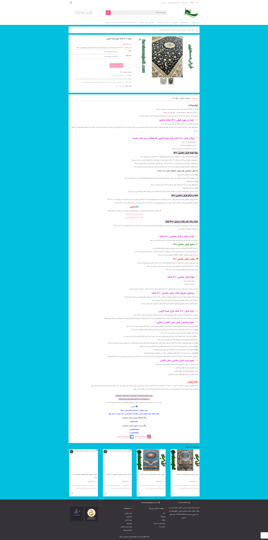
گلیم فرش (129, 523)
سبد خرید (163, 3)
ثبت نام (78, 13)
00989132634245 (183, 503)
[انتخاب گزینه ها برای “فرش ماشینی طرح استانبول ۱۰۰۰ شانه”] (105, 451)
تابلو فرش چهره (127, 530)
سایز (130, 51)
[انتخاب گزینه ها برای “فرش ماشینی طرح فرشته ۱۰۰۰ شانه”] (173, 451)
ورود (87, 13)
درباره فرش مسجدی (174, 3)
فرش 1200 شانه (181, 30)
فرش (168, 112)
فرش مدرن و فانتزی (126, 527)
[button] (140, 39)
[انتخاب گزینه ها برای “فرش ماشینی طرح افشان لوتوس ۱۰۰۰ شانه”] (71, 451)
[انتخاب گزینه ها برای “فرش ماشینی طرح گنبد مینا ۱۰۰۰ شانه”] (139, 451)
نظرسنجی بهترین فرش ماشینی (91, 82)
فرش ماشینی (190, 30)
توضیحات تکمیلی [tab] (185, 98)
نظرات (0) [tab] (175, 98)
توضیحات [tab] (194, 98)
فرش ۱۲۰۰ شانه (186, 127)
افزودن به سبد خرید (116, 65)
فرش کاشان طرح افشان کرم (112, 79)
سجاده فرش (128, 520)
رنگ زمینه (128, 55)
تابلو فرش (129, 517)
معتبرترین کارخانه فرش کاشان (109, 82)
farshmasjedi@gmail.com (149, 503)
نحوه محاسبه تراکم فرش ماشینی (134, 217)
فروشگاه (192, 3)
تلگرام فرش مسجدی (123, 437)
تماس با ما (185, 3)
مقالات (163, 520)
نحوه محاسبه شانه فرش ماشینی (134, 214)
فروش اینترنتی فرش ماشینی (96, 79)
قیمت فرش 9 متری (81, 79)
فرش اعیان (123, 79)
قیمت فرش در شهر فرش (124, 82)
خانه (197, 3)
